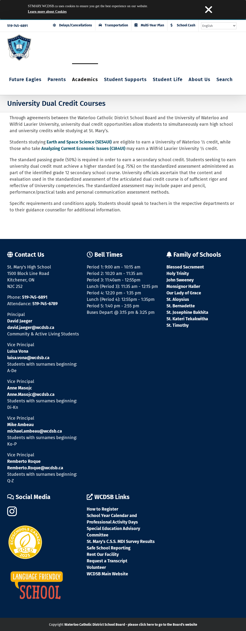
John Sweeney (180, 280)
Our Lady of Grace (183, 293)
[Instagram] (12, 511)
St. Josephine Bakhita (187, 312)
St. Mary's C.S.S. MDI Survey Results (121, 541)
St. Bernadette (180, 306)
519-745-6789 (45, 303)
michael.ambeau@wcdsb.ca (34, 431)
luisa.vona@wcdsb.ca (28, 357)
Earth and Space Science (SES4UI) (79, 142)
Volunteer (96, 567)
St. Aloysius (177, 299)
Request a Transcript (107, 561)
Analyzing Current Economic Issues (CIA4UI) (83, 148)
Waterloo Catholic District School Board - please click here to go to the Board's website (130, 625)
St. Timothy (177, 325)
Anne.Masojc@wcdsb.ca (31, 394)
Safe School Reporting (108, 548)
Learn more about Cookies (47, 11)
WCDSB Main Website (107, 574)
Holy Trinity (177, 273)
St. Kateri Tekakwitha (187, 318)
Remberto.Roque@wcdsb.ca (35, 467)
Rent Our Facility (103, 554)
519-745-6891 (17, 26)
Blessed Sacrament (185, 267)
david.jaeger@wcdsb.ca (30, 327)
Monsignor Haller (183, 286)
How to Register (102, 509)
